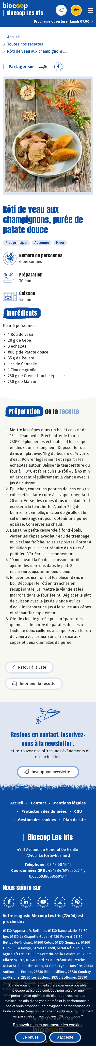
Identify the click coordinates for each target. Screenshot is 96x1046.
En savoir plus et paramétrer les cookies (47, 1025)
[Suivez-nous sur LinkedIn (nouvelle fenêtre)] (26, 902)
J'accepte (65, 1037)
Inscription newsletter (52, 771)
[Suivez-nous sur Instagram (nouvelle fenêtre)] (60, 902)
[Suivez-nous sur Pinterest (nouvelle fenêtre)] (77, 902)
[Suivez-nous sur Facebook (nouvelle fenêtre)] (9, 902)
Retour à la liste (32, 667)
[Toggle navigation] (90, 12)
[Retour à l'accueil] (15, 6)
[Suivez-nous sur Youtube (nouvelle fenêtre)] (43, 902)
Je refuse (31, 1037)
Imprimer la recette (37, 683)
